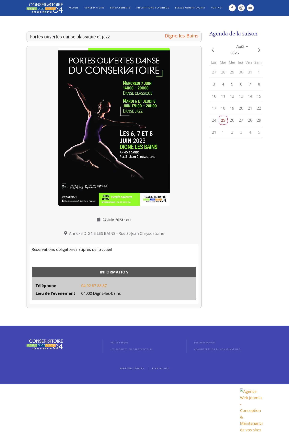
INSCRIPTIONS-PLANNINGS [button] (152, 8)
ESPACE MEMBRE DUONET (190, 8)
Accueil (74, 8)
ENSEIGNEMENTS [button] (120, 8)
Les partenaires (205, 342)
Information (114, 272)
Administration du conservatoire (217, 349)
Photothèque (119, 342)
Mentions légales (132, 368)
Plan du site (160, 368)
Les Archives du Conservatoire (131, 349)
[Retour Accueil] (45, 8)
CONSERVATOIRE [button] (94, 8)
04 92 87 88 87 (94, 285)
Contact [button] (217, 8)
